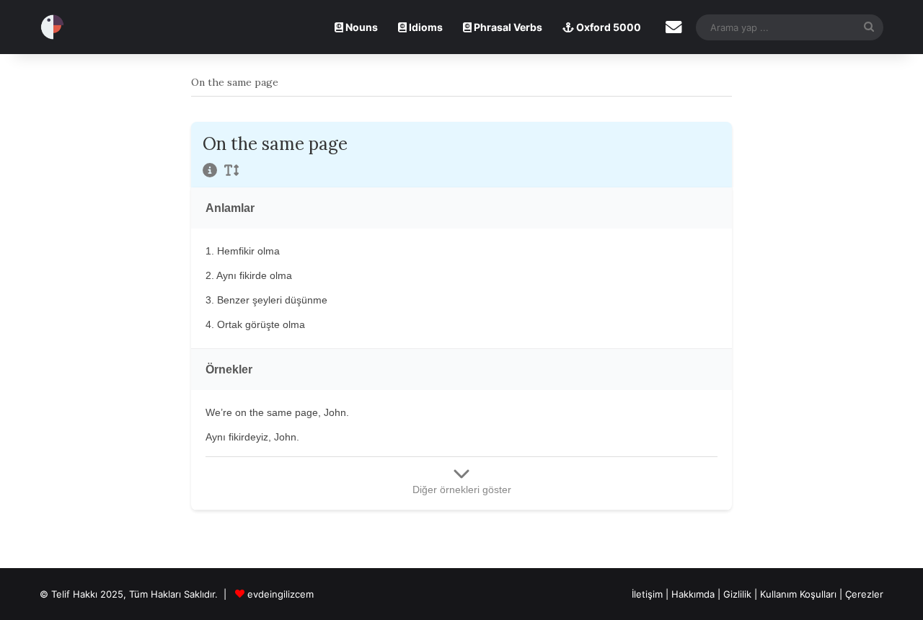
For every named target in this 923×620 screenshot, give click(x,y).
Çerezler (864, 594)
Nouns (360, 27)
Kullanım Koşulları (798, 594)
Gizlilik (738, 594)
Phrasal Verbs (507, 27)
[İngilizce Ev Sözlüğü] (52, 27)
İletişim (647, 594)
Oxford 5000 (607, 27)
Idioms (425, 27)
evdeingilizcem (280, 594)
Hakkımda (694, 594)
